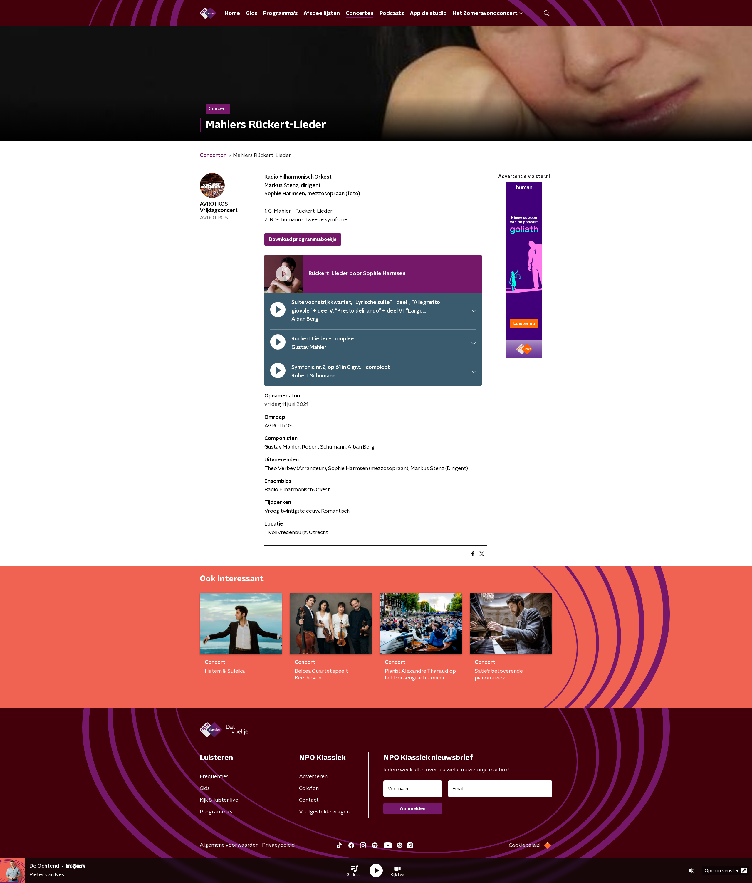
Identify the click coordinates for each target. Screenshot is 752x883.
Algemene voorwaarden (229, 845)
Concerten (360, 13)
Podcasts (392, 13)
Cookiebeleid (524, 845)
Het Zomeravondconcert (485, 13)
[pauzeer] (278, 311)
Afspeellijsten (321, 13)
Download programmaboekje (302, 239)
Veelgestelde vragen (324, 812)
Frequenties (214, 776)
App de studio (428, 13)
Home (232, 13)
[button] (354, 870)
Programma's (280, 13)
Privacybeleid (278, 845)
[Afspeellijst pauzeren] (283, 273)
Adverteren (313, 776)
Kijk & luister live (219, 800)
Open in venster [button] (722, 870)
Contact (309, 800)
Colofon (309, 788)
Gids (251, 13)
